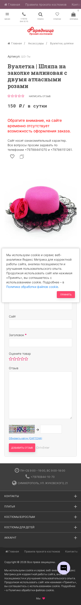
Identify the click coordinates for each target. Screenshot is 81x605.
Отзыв (13, 368)
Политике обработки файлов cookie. (31, 590)
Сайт (12, 316)
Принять (65, 294)
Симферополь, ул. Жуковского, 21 (43, 483)
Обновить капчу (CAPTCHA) (25, 438)
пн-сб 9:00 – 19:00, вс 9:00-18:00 (42, 470)
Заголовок (17, 335)
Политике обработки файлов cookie (32, 287)
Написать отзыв (40, 96)
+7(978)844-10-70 (43, 476)
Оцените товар (20, 353)
